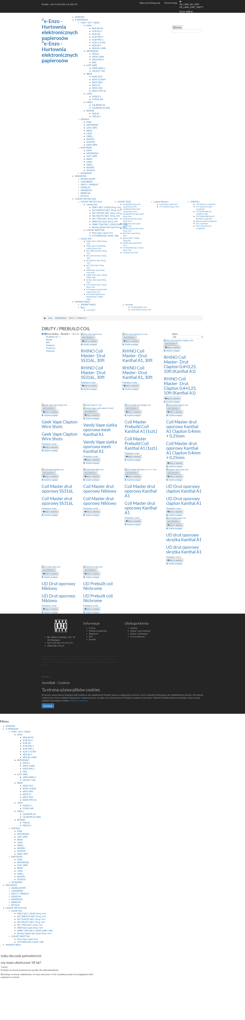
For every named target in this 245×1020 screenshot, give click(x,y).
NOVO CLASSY (99, 79)
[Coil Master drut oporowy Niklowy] (93, 469)
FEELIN (95, 113)
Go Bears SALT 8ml (130, 252)
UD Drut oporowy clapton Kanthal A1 (183, 488)
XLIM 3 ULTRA (98, 42)
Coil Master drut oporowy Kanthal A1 (141, 491)
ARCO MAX (97, 82)
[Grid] (43, 333)
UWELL (89, 102)
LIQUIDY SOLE (124, 201)
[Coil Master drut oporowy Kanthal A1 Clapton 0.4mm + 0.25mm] (177, 404)
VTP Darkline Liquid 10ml (169, 206)
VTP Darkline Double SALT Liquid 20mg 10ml (96, 290)
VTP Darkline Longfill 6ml (206, 204)
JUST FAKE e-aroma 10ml (141, 309)
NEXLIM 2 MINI (99, 48)
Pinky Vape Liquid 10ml (102, 232)
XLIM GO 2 (97, 31)
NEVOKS (90, 110)
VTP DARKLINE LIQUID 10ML (105, 235)
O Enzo (92, 628)
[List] (45, 333)
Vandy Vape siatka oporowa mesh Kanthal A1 (100, 429)
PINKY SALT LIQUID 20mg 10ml (106, 207)
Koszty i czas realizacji (140, 630)
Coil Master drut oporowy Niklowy (99, 488)
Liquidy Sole (91, 204)
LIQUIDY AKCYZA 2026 (85, 198)
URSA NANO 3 (98, 68)
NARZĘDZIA (86, 190)
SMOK (89, 73)
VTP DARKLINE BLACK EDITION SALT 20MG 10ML (95, 296)
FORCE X (96, 96)
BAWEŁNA (85, 193)
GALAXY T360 (98, 70)
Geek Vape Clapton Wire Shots (59, 424)
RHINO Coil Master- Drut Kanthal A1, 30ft (137, 355)
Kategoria (50, 345)
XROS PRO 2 (98, 59)
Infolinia (133, 628)
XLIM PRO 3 (97, 39)
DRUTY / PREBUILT (90, 184)
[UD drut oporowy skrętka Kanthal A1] (176, 517)
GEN (94, 62)
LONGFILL (195, 201)
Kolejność (50, 350)
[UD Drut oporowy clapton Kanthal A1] (177, 469)
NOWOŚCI (80, 16)
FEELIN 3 (96, 116)
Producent (50, 348)
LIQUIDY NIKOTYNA (95, 230)
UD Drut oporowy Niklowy (58, 586)
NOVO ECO (97, 76)
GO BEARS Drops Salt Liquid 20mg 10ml (131, 205)
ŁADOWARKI (86, 181)
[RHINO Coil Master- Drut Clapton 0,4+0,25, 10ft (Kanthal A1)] (178, 340)
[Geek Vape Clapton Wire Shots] (54, 404)
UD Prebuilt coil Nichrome (98, 586)
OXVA (88, 25)
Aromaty (129, 304)
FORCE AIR (97, 99)
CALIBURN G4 (98, 105)
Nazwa (49, 339)
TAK (2, 967)
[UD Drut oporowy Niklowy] (51, 566)
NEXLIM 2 (96, 45)
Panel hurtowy (170, 2)
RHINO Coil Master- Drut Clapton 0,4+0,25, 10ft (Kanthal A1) (180, 364)
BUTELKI (85, 195)
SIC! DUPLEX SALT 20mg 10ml (106, 212)
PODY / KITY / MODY (90, 22)
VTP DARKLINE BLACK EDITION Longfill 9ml (205, 217)
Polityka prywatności (98, 630)
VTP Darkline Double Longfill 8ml (204, 207)
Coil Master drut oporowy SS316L (57, 488)
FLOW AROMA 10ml (139, 307)
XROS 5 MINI (98, 56)
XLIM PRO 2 (97, 36)
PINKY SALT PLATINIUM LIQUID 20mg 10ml (95, 247)
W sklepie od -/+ (53, 336)
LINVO (89, 93)
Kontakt (92, 639)
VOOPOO (90, 141)
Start (50, 318)
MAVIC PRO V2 (99, 90)
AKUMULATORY (88, 178)
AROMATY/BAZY (82, 301)
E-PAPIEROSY (81, 19)
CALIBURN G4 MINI (101, 107)
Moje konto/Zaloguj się (150, 2)
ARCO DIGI (97, 88)
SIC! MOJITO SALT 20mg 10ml (106, 215)
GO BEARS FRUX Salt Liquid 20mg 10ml (131, 210)
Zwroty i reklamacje (139, 633)
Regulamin (94, 633)
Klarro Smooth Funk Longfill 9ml (203, 227)
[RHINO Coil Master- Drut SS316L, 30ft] (91, 333)
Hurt (91, 636)
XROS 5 (95, 53)
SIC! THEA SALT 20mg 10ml (105, 218)
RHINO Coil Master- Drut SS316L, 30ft (93, 355)
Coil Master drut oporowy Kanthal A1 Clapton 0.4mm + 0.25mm (183, 428)
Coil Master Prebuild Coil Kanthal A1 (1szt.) (141, 426)
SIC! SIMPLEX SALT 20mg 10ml (106, 210)
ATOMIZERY (86, 173)
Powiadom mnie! (88, 382)
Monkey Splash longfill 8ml (206, 221)
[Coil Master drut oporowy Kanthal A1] (141, 469)
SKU (48, 342)
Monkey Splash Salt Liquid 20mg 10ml (109, 227)
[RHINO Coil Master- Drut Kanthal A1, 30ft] (135, 333)
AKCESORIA (80, 176)
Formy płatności (137, 636)
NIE (6, 967)
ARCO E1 (96, 85)
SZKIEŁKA (85, 187)
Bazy (83, 307)
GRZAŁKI (85, 119)
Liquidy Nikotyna (161, 201)
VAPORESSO (92, 51)
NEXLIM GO (97, 28)
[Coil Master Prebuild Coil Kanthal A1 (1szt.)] (138, 404)
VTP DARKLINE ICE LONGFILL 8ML (204, 212)
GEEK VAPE (91, 144)
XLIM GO (96, 34)
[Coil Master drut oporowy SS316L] (53, 469)
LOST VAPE (91, 65)
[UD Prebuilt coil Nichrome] (93, 566)
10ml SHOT (90, 310)
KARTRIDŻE (86, 147)
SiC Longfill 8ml (202, 223)
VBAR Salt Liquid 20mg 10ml (105, 221)
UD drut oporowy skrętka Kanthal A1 (184, 537)
